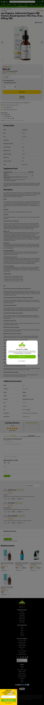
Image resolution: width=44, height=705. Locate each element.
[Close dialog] (16, 690)
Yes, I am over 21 (22, 356)
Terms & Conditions (19, 353)
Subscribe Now (8, 700)
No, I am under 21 (22, 361)
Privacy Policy (28, 353)
